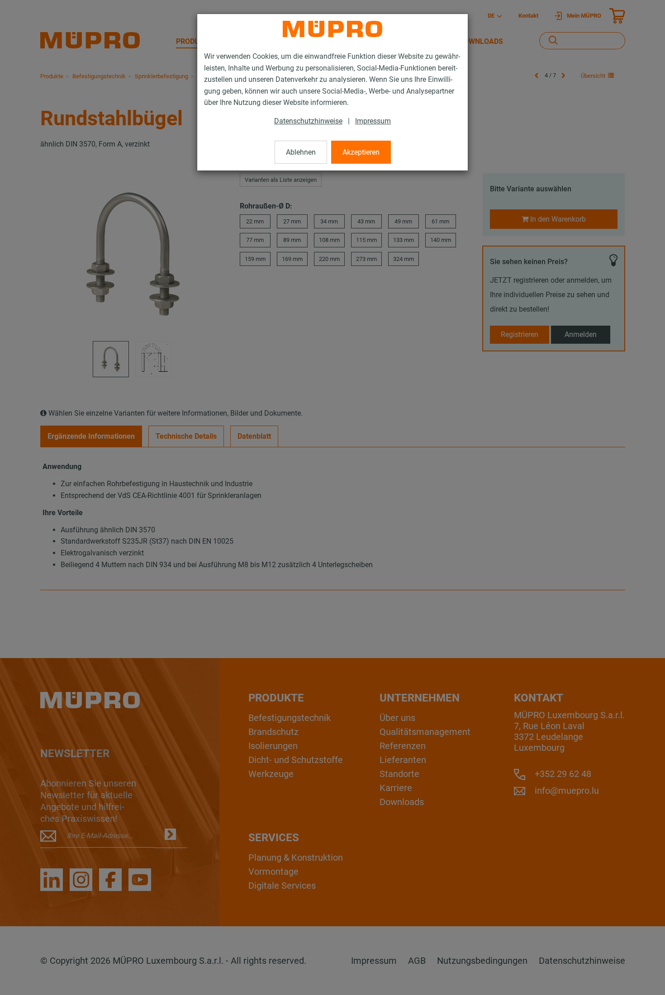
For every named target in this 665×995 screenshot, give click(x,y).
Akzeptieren (361, 152)
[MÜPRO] (332, 29)
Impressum (373, 121)
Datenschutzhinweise (308, 121)
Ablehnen (301, 152)
